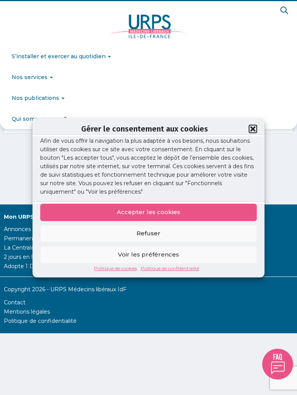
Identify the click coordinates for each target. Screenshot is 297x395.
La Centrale (19, 247)
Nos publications (36, 98)
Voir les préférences (148, 254)
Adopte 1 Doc (22, 266)
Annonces (17, 229)
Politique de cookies (115, 268)
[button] (253, 129)
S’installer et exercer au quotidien (59, 56)
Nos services (30, 77)
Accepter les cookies (148, 212)
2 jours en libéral (25, 256)
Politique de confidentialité (170, 268)
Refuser (148, 233)
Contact (15, 302)
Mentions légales (27, 311)
